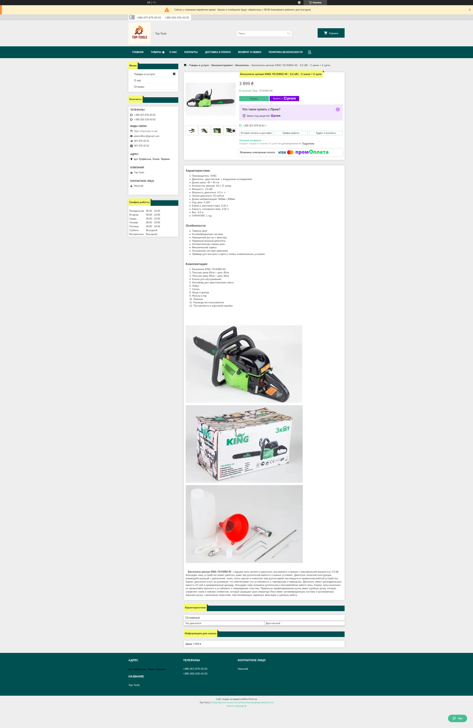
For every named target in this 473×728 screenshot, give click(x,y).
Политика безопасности (285, 52)
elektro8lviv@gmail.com (146, 136)
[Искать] (288, 33)
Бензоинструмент (222, 65)
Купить (254, 98)
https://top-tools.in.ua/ (145, 131)
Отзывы (139, 86)
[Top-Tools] (139, 33)
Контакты (191, 52)
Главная (137, 52)
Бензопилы (242, 65)
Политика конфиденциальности (257, 702)
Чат (460, 718)
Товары (156, 52)
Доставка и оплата (218, 52)
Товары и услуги (199, 65)
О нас (173, 52)
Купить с (278, 98)
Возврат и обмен (249, 52)
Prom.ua (253, 699)
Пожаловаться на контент (224, 702)
